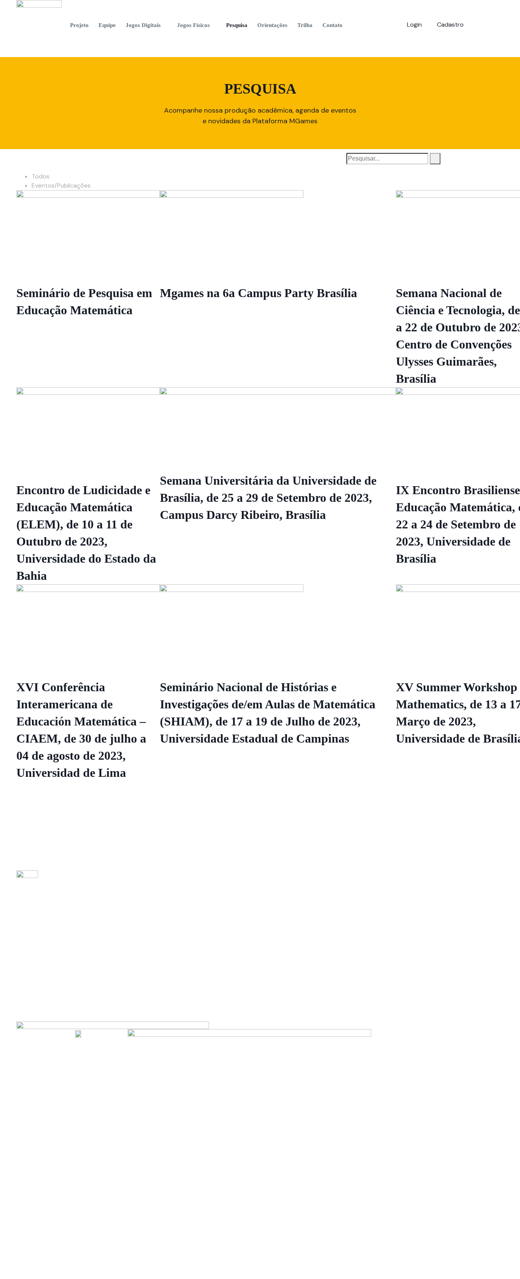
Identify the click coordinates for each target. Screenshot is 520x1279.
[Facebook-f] (473, 23)
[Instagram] (487, 23)
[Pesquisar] (435, 158)
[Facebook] (46, 978)
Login (414, 25)
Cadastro (450, 25)
